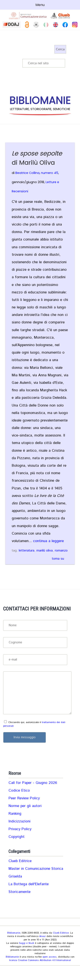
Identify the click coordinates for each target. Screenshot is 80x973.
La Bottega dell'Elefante (29, 884)
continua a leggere (48, 541)
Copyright (17, 836)
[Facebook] (65, 24)
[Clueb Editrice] (61, 15)
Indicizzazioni (20, 821)
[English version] (55, 24)
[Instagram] (75, 24)
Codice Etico (19, 790)
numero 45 (49, 173)
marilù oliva (44, 550)
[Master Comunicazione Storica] (28, 15)
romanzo (61, 550)
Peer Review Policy (24, 798)
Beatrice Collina (27, 173)
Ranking (15, 813)
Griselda (15, 876)
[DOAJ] (11, 24)
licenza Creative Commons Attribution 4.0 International (40, 960)
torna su (58, 558)
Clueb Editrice (20, 861)
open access (49, 957)
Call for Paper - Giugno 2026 (33, 782)
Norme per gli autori (25, 806)
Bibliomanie (13, 933)
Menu (40, 4)
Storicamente (20, 891)
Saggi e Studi (26, 943)
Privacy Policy (20, 829)
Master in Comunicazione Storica (36, 868)
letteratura (26, 550)
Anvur (42, 936)
